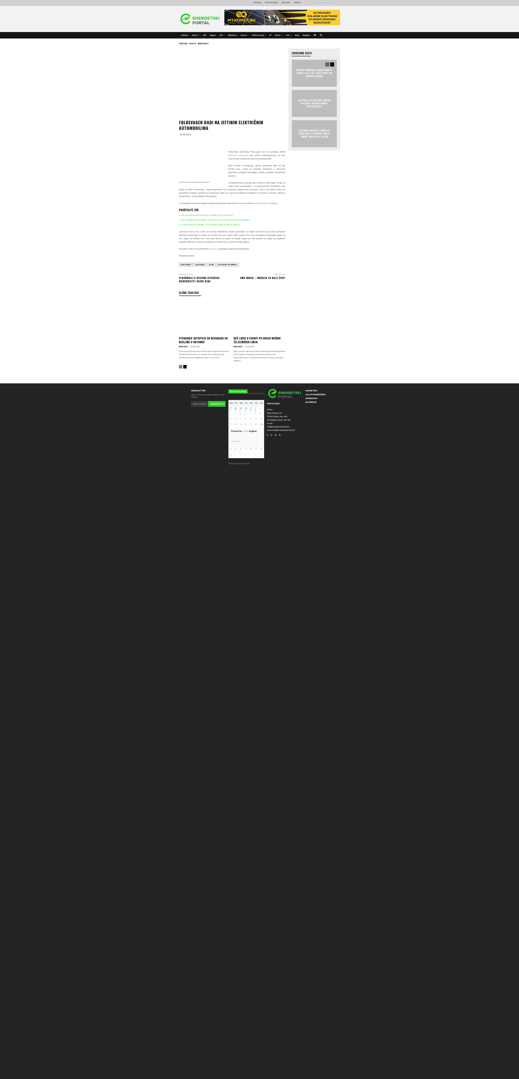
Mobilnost (203, 43)
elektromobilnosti (261, 203)
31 (251, 408)
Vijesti (192, 43)
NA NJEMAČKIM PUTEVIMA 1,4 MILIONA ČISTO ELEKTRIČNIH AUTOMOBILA (216, 220)
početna (183, 43)
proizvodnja (185, 264)
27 (230, 408)
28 (235, 408)
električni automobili (227, 264)
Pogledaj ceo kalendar (239, 463)
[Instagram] (322, 3)
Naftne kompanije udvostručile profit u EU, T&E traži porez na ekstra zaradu (314, 73)
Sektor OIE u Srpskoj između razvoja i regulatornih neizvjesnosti (314, 103)
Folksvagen (200, 264)
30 (246, 408)
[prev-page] (180, 366)
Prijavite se (217, 404)
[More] (259, 141)
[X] (330, 3)
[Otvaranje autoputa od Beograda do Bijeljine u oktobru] (204, 317)
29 (241, 408)
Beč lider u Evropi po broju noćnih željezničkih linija (257, 340)
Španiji (213, 249)
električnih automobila (238, 155)
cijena (211, 264)
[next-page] (185, 366)
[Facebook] (318, 3)
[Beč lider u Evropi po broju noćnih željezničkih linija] (259, 317)
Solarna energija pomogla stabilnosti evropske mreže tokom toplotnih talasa (314, 133)
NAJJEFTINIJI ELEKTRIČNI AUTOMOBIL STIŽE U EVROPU (207, 215)
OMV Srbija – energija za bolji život (262, 278)
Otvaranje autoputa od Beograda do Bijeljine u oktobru (203, 340)
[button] (321, 35)
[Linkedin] (326, 3)
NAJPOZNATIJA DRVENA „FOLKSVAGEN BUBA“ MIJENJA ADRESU (211, 225)
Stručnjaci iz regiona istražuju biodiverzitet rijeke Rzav (199, 279)
